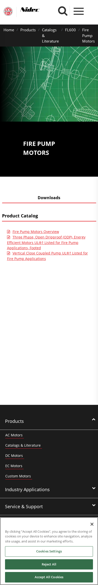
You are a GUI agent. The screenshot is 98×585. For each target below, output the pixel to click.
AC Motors (14, 435)
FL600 (70, 29)
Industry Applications (27, 489)
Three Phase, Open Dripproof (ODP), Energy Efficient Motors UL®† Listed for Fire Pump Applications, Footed (46, 242)
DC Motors (14, 455)
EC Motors (13, 465)
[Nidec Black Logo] (39, 9)
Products (28, 29)
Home (9, 29)
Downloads (49, 197)
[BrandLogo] (8, 12)
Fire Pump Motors (88, 35)
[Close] (91, 524)
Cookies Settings (49, 551)
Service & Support (24, 506)
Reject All (49, 564)
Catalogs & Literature (23, 445)
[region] (49, 551)
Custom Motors (18, 476)
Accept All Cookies (49, 577)
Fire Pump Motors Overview (36, 231)
